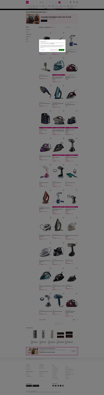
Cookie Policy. (52, 43)
